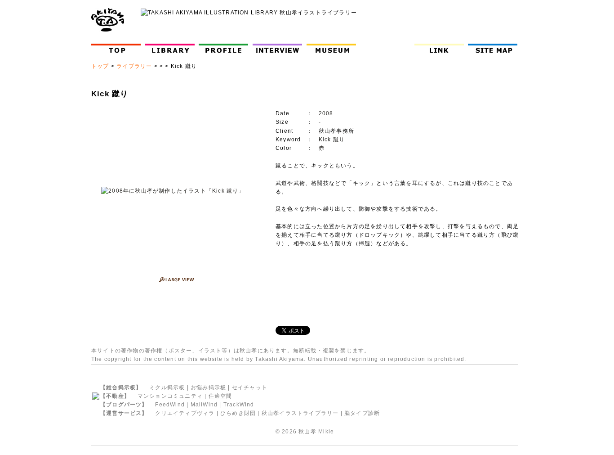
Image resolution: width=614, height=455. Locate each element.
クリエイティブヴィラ (184, 413)
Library (170, 48)
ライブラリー (134, 66)
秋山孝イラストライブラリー (300, 413)
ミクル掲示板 (167, 387)
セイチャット (249, 387)
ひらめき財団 (238, 413)
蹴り (339, 139)
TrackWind (238, 404)
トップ (100, 66)
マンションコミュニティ (170, 396)
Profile (225, 48)
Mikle (326, 431)
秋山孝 (307, 431)
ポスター (180, 350)
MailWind (204, 404)
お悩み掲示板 (208, 387)
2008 (326, 113)
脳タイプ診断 (362, 413)
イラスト (210, 350)
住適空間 (220, 396)
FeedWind (170, 404)
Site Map (494, 48)
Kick (325, 139)
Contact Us (387, 48)
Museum (333, 48)
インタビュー (279, 48)
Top (118, 48)
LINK (439, 48)
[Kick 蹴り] (173, 191)
